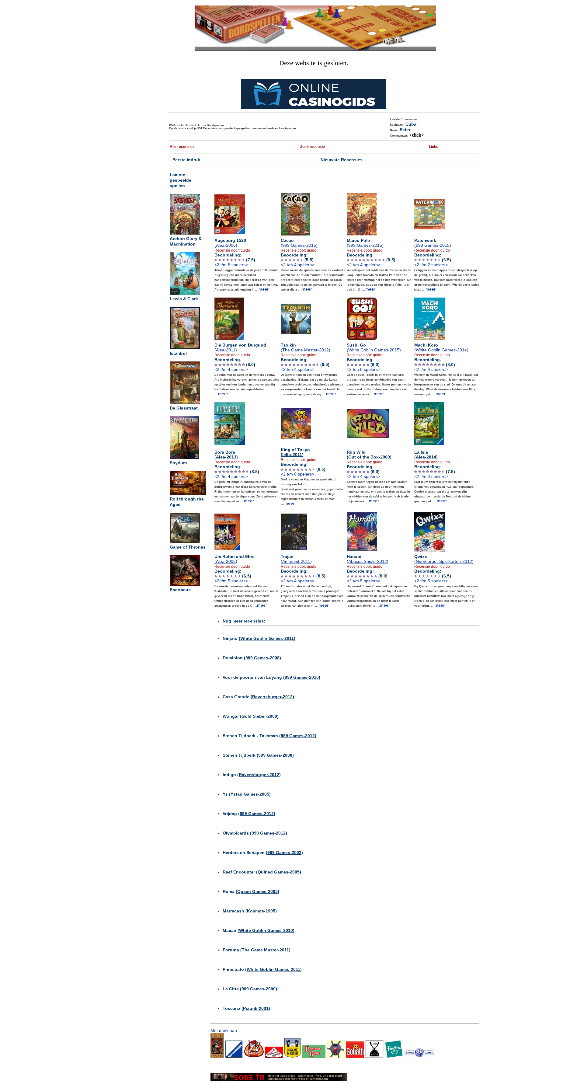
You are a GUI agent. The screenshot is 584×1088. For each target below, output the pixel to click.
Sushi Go (374, 347)
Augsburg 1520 (230, 243)
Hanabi (367, 559)
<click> (416, 135)
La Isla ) (426, 454)
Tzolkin (305, 347)
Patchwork (432, 243)
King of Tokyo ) (295, 452)
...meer (262, 289)
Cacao (299, 243)
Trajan (296, 559)
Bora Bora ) (226, 454)
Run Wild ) (369, 454)
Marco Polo (365, 243)
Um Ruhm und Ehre (234, 559)
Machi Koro (441, 347)
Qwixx (444, 559)
